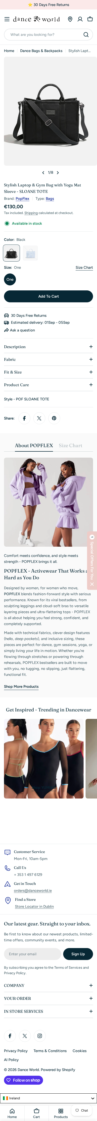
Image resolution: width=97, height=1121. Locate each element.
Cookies (80, 1051)
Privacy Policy (16, 1051)
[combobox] (48, 35)
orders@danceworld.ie (33, 890)
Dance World (28, 1070)
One (9, 279)
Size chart (84, 267)
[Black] (11, 253)
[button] (92, 560)
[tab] (34, 447)
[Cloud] (30, 253)
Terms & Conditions (50, 1051)
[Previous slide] (43, 173)
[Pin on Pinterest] (54, 418)
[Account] (80, 19)
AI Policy (11, 1060)
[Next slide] (58, 173)
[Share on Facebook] (24, 418)
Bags (50, 198)
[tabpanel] (48, 574)
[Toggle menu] (7, 19)
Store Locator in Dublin (34, 906)
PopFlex (22, 198)
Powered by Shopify (58, 1070)
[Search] (86, 35)
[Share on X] (39, 418)
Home (9, 51)
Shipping (31, 213)
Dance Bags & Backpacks (41, 51)
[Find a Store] (70, 19)
